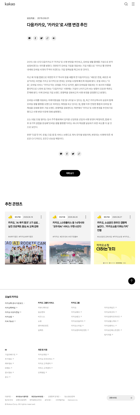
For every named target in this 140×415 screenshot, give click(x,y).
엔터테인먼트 (43, 325)
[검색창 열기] (126, 4)
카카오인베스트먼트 (112, 330)
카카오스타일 (76, 325)
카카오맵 (8, 316)
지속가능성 (9, 321)
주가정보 (8, 358)
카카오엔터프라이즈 (112, 316)
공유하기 (41, 217)
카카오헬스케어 (110, 321)
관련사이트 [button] (113, 398)
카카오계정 (42, 354)
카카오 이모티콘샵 (12, 312)
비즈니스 (41, 316)
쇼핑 (40, 321)
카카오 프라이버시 (45, 358)
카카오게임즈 (109, 307)
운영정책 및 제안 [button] (53, 396)
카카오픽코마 (109, 312)
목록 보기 (70, 173)
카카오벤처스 (109, 325)
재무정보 (8, 363)
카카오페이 (75, 312)
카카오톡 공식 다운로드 (14, 303)
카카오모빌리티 (77, 321)
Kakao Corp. (12, 404)
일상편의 (41, 312)
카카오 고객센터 (44, 363)
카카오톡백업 (10, 307)
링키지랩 (107, 334)
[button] (10, 4)
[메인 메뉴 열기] (133, 4)
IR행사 (7, 368)
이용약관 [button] (8, 396)
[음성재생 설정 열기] (53, 38)
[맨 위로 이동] (131, 280)
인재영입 (41, 372)
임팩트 (40, 330)
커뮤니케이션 (43, 307)
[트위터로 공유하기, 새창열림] (41, 38)
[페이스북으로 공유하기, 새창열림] (35, 38)
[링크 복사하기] (47, 38)
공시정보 (8, 372)
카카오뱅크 (75, 316)
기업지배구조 (10, 354)
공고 (6, 377)
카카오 (73, 307)
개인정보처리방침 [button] (37, 396)
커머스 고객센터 (44, 368)
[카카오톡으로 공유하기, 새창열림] (29, 38)
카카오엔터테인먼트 (79, 330)
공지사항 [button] (48, 400)
